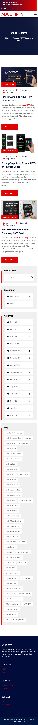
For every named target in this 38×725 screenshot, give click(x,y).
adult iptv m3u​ (10, 500)
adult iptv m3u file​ (12, 485)
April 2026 (13, 329)
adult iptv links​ (10, 474)
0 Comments (23, 90)
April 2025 (13, 408)
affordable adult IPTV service (16, 542)
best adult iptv (10, 547)
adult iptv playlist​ (25, 500)
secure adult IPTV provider (15, 620)
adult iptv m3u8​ (11, 479)
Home (8, 38)
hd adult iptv (10, 562)
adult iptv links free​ (12, 469)
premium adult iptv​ (12, 609)
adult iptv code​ (11, 448)
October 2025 (15, 365)
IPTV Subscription (12, 604)
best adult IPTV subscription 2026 (17, 552)
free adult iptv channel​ (13, 557)
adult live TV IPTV (12, 536)
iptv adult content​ (11, 578)
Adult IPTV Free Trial (13, 459)
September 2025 (16, 372)
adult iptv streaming (12, 516)
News (12, 303)
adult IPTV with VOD (13, 526)
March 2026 (14, 336)
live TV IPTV (27, 604)
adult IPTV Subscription (14, 521)
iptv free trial (10, 90)
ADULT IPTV (12, 14)
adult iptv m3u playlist (13, 495)
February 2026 (15, 343)
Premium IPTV (11, 614)
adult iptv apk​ (10, 443)
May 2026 (13, 322)
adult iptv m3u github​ (13, 490)
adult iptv (28, 438)
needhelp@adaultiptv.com (14, 5)
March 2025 (14, 415)
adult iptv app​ (23, 443)
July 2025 (13, 386)
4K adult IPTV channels (14, 433)
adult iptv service (11, 511)
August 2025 (14, 379)
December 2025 (15, 351)
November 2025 (15, 358)
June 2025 (14, 394)
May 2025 (13, 401)
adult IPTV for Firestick (13, 454)
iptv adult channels (12, 573)
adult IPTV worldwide (13, 531)
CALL (3, 701)
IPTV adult (22, 562)
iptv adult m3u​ (26, 578)
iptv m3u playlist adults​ (13, 588)
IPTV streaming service (14, 599)
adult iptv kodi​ (10, 464)
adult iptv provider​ (12, 505)
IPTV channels (11, 583)
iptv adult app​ (10, 568)
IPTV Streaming (24, 593)
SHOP (3, 669)
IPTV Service (10, 593)
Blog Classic (10, 92)
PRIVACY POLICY (8, 685)
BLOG (3, 672)
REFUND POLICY (7, 688)
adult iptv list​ (24, 474)
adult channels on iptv (13, 438)
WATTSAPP (5, 704)
